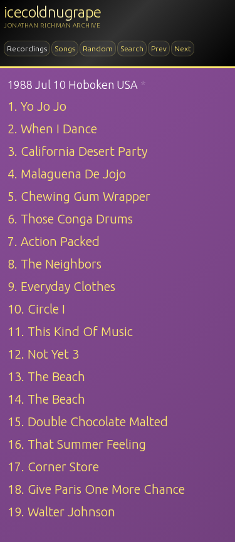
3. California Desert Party (77, 151)
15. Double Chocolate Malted (88, 421)
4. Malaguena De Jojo (67, 173)
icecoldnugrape (53, 12)
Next (182, 48)
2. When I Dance (52, 128)
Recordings (27, 48)
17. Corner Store (53, 466)
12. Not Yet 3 (43, 354)
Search (132, 48)
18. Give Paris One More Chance (96, 489)
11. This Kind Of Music (70, 331)
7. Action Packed (54, 241)
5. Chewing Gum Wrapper (79, 196)
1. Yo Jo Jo (37, 106)
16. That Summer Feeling (77, 444)
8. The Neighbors (55, 264)
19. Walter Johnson (61, 511)
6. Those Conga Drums (70, 219)
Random (98, 48)
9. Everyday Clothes (61, 286)
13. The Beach (46, 376)
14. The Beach (46, 399)
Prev (159, 48)
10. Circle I (36, 309)
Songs (65, 48)
